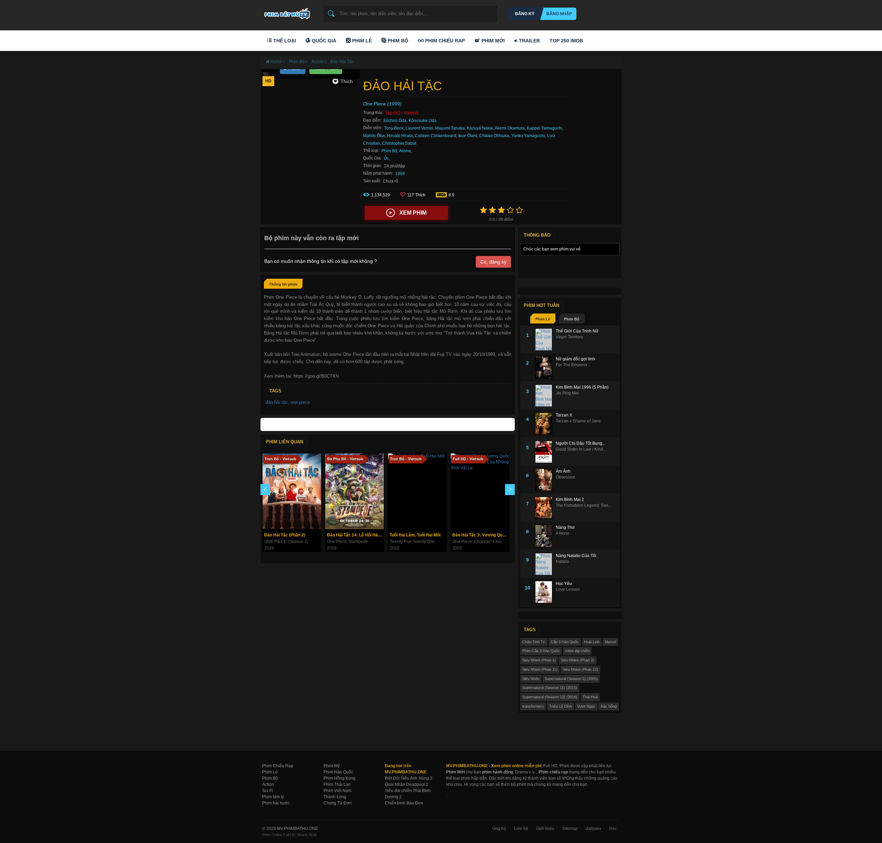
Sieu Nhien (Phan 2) (577, 660)
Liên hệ (521, 828)
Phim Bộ (397, 40)
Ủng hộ (499, 828)
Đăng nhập (559, 13)
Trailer (528, 40)
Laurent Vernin (419, 128)
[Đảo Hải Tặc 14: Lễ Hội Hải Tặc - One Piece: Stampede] (354, 491)
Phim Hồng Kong (340, 778)
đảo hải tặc (277, 402)
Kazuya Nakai (480, 128)
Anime (405, 150)
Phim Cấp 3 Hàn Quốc (541, 651)
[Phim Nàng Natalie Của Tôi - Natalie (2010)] (545, 564)
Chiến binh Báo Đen (404, 803)
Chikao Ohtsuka (494, 135)
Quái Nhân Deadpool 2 (406, 784)
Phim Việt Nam (337, 790)
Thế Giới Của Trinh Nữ (577, 331)
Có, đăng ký (493, 262)
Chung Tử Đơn (338, 803)
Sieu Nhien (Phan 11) (539, 669)
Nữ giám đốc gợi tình (575, 359)
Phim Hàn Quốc (338, 772)
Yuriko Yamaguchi (528, 135)
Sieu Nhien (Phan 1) (539, 660)
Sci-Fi (267, 790)
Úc (386, 158)
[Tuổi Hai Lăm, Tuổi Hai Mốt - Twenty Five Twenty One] (417, 491)
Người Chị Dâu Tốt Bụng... (580, 443)
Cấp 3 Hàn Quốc (565, 642)
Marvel (610, 642)
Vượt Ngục (586, 706)
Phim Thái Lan (337, 784)
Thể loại (284, 40)
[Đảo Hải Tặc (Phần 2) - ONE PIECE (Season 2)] (292, 491)
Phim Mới (492, 40)
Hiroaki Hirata (400, 135)
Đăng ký (524, 13)
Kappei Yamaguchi (544, 128)
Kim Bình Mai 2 (570, 499)
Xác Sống (609, 706)
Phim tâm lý (273, 796)
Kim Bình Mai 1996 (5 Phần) (582, 387)
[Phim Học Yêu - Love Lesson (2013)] (545, 592)
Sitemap (570, 828)
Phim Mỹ (332, 765)
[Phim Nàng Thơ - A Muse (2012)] (545, 536)
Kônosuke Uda (423, 120)
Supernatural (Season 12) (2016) (549, 697)
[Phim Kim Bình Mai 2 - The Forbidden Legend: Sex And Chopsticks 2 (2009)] (545, 508)
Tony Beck (393, 128)
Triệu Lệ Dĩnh (560, 706)
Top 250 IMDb (566, 40)
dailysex (593, 828)
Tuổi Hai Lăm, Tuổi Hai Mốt (415, 535)
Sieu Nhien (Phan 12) (580, 669)
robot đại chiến (577, 651)
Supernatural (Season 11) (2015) (549, 688)
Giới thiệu (545, 828)
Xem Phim (413, 213)
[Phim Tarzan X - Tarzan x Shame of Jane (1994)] (545, 423)
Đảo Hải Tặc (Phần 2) (284, 535)
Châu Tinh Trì (533, 642)
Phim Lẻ (361, 40)
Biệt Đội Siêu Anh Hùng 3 (408, 778)
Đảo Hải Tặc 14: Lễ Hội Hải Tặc (355, 535)
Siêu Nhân (531, 679)
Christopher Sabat (399, 143)
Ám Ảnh (563, 471)
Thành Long (335, 796)
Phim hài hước (276, 803)
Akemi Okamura (510, 128)
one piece (300, 402)
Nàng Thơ (565, 527)
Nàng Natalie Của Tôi (576, 555)
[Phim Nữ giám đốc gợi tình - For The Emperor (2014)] (545, 367)
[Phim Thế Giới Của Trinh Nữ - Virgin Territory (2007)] (545, 339)
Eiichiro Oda (395, 120)
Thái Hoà (590, 697)
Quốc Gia (323, 40)
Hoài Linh (591, 642)
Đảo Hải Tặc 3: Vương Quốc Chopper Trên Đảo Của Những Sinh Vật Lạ (480, 535)
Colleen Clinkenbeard (435, 135)
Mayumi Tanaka (450, 128)
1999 (400, 173)
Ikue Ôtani (467, 135)
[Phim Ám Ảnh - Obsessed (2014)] (545, 480)
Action (268, 784)
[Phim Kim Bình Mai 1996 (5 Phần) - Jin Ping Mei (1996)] (545, 395)
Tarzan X (564, 415)
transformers (533, 706)
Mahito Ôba (374, 135)
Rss (612, 828)
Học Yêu (564, 583)
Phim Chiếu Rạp (444, 40)
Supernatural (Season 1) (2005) (571, 679)
